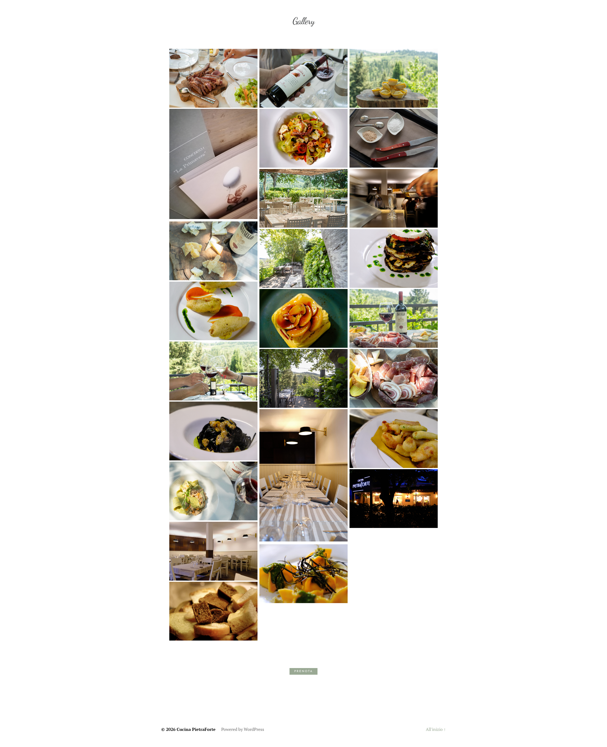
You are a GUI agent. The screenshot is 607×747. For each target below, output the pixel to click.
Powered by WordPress (242, 729)
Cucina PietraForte (196, 729)
